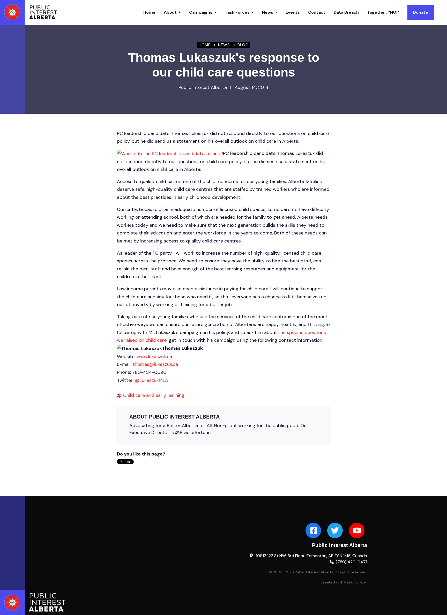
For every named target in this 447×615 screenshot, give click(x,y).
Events (293, 12)
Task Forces (238, 12)
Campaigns (201, 12)
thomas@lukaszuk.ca (155, 364)
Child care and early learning (153, 395)
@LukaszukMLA (151, 380)
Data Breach (346, 12)
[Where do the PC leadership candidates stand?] (170, 153)
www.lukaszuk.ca (154, 356)
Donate (420, 12)
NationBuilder (355, 582)
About (171, 12)
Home (149, 12)
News (268, 12)
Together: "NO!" (383, 12)
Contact (316, 12)
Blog (243, 45)
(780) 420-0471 (351, 562)
